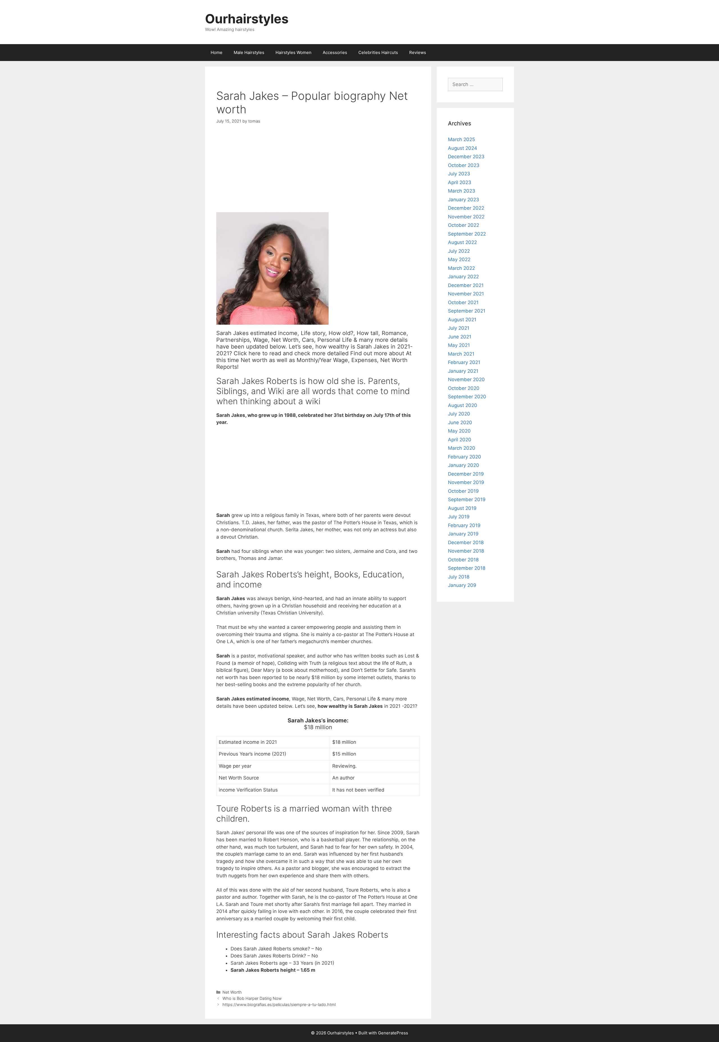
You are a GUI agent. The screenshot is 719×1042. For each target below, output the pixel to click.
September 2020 (467, 396)
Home (216, 52)
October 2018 (463, 559)
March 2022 (461, 268)
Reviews (417, 52)
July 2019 (459, 516)
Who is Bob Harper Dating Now (252, 998)
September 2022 (467, 234)
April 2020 (459, 439)
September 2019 (467, 499)
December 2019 (466, 474)
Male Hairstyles (249, 52)
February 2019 (464, 525)
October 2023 (463, 165)
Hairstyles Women (293, 52)
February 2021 (464, 362)
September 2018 (466, 568)
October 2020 (463, 388)
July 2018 (458, 577)
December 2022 (466, 208)
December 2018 (466, 542)
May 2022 (459, 259)
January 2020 (463, 465)
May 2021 (459, 345)
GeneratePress (393, 1033)
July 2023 (459, 174)
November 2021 (466, 294)
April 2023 (459, 182)
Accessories (335, 52)
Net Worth (232, 992)
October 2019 (463, 491)
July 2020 (459, 414)
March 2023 (461, 191)
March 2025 (461, 139)
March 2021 (461, 354)
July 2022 (459, 251)
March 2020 (461, 448)
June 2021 (459, 337)
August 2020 (462, 405)
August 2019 (462, 508)
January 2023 (463, 199)
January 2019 (463, 534)
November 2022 (466, 217)
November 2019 (466, 482)
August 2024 (462, 148)
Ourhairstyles (246, 18)
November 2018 (466, 551)
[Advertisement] (318, 173)
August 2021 (462, 319)
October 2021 (463, 302)
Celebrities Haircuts (378, 52)
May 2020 (459, 431)
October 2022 (463, 225)
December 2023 (466, 156)
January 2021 (463, 371)
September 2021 (466, 311)
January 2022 (463, 276)
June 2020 (460, 422)
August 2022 (462, 242)
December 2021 (466, 285)
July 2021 (458, 328)
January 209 (462, 585)
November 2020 (466, 379)
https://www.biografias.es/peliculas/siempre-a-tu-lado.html (279, 1004)
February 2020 (464, 457)
